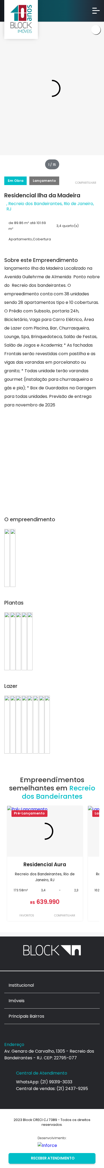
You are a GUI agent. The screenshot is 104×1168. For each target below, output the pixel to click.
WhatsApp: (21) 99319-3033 (44, 1082)
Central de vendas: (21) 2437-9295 (52, 1088)
